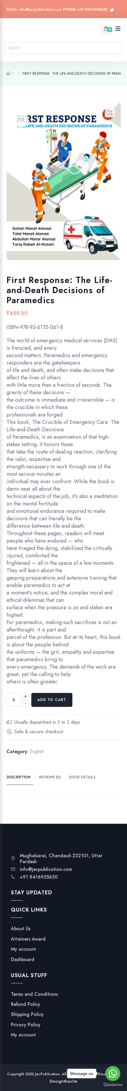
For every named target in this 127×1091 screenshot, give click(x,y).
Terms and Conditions (34, 994)
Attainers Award (28, 939)
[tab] (22, 777)
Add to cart (51, 699)
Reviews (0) (50, 777)
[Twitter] (112, 10)
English (37, 751)
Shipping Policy (27, 1014)
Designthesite (63, 1081)
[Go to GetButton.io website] (112, 1085)
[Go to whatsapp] (112, 1073)
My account (23, 949)
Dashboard (22, 959)
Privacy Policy (25, 1025)
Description (18, 777)
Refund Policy (25, 1004)
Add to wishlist (21, 119)
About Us (20, 928)
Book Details (82, 777)
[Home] (8, 73)
